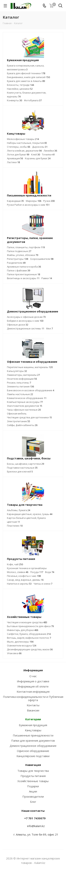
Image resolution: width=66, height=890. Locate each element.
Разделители (16, 262)
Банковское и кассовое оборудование (30, 390)
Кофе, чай (15, 564)
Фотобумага (33, 100)
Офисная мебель (17, 413)
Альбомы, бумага (18, 510)
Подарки (33, 786)
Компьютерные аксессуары (25, 402)
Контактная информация (33, 691)
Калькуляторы (17, 371)
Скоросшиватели (41, 259)
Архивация (15, 158)
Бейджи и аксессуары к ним (25, 320)
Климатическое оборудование (26, 398)
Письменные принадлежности (33, 735)
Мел (49, 328)
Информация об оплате (33, 686)
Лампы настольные (20, 394)
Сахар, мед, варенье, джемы (25, 579)
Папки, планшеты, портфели (26, 247)
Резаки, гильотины (19, 382)
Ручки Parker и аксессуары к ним (28, 204)
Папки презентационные (23, 274)
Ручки (49, 201)
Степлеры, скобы (18, 146)
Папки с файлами (18, 270)
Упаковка (14, 653)
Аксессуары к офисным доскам (26, 317)
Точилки (48, 154)
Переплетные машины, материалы (30, 367)
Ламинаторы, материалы (23, 375)
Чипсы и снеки (43, 583)
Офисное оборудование (33, 751)
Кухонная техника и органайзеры (27, 568)
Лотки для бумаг (18, 154)
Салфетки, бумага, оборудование (29, 634)
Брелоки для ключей (20, 471)
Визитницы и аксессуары (23, 278)
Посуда (36, 572)
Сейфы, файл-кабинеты (22, 425)
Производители (33, 796)
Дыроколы (39, 146)
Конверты (14, 100)
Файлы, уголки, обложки (22, 255)
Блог (33, 801)
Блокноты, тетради (20, 85)
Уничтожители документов (24, 405)
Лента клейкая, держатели (24, 150)
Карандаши (15, 201)
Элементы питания (20, 386)
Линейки (50, 150)
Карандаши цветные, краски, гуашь (29, 514)
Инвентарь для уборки (22, 630)
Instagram (28, 877)
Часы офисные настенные (24, 409)
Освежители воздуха (21, 645)
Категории (33, 719)
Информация (33, 670)
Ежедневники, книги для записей (28, 77)
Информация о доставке (33, 681)
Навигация (33, 765)
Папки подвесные (19, 251)
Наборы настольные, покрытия (27, 143)
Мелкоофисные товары (23, 139)
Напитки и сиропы (19, 583)
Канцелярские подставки (33, 756)
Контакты (33, 705)
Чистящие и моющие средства (27, 622)
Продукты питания (33, 776)
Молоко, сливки (17, 572)
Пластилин (15, 525)
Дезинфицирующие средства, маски (30, 649)
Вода (49, 572)
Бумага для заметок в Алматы (26, 81)
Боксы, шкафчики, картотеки (25, 463)
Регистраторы (17, 259)
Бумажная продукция (33, 725)
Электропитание (18, 421)
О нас (33, 676)
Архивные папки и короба (24, 266)
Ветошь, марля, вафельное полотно (29, 637)
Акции (33, 791)
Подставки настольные (22, 467)
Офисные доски (17, 324)
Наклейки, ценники (20, 88)
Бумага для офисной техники (26, 73)
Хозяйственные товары (33, 781)
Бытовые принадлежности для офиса (30, 626)
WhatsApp (37, 877)
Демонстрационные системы (25, 328)
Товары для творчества (33, 771)
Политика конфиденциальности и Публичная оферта (33, 698)
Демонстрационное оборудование (33, 745)
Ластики (13, 162)
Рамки (46, 278)
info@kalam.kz (36, 826)
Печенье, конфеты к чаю (24, 576)
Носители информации (22, 378)
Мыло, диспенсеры (20, 641)
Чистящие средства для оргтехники (29, 417)
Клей (35, 154)
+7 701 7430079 (34, 818)
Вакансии (33, 710)
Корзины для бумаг (37, 158)
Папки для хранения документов (33, 740)
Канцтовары (33, 730)
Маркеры (33, 201)
